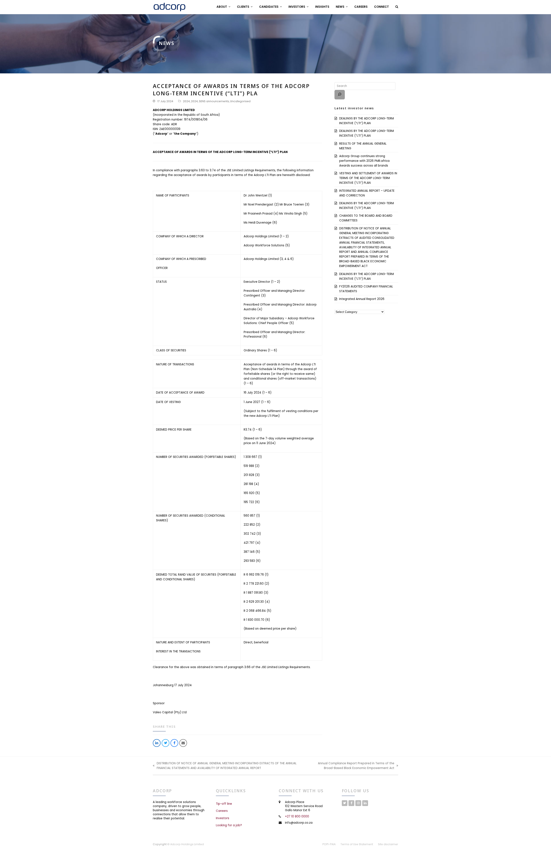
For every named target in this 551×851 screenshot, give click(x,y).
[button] (396, 7)
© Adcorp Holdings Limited (185, 844)
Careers (222, 811)
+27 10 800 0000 (297, 816)
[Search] (339, 94)
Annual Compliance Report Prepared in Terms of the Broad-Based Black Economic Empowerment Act (350, 766)
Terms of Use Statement (357, 844)
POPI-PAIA (329, 844)
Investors (222, 818)
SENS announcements (214, 101)
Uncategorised (240, 101)
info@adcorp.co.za (299, 822)
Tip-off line (224, 804)
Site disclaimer (388, 844)
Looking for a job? (229, 825)
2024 (186, 101)
